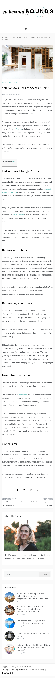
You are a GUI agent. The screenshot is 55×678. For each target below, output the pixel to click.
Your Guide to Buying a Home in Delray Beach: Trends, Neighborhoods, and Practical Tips (32, 596)
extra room (23, 395)
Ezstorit (19, 129)
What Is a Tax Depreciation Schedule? (42, 503)
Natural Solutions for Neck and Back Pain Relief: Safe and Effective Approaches (33, 647)
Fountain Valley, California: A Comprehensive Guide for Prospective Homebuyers (30, 609)
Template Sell (7, 673)
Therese (17, 94)
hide (13, 162)
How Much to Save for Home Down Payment (13, 503)
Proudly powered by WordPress (15, 670)
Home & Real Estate (9, 83)
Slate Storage (18, 215)
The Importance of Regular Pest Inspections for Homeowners (31, 621)
